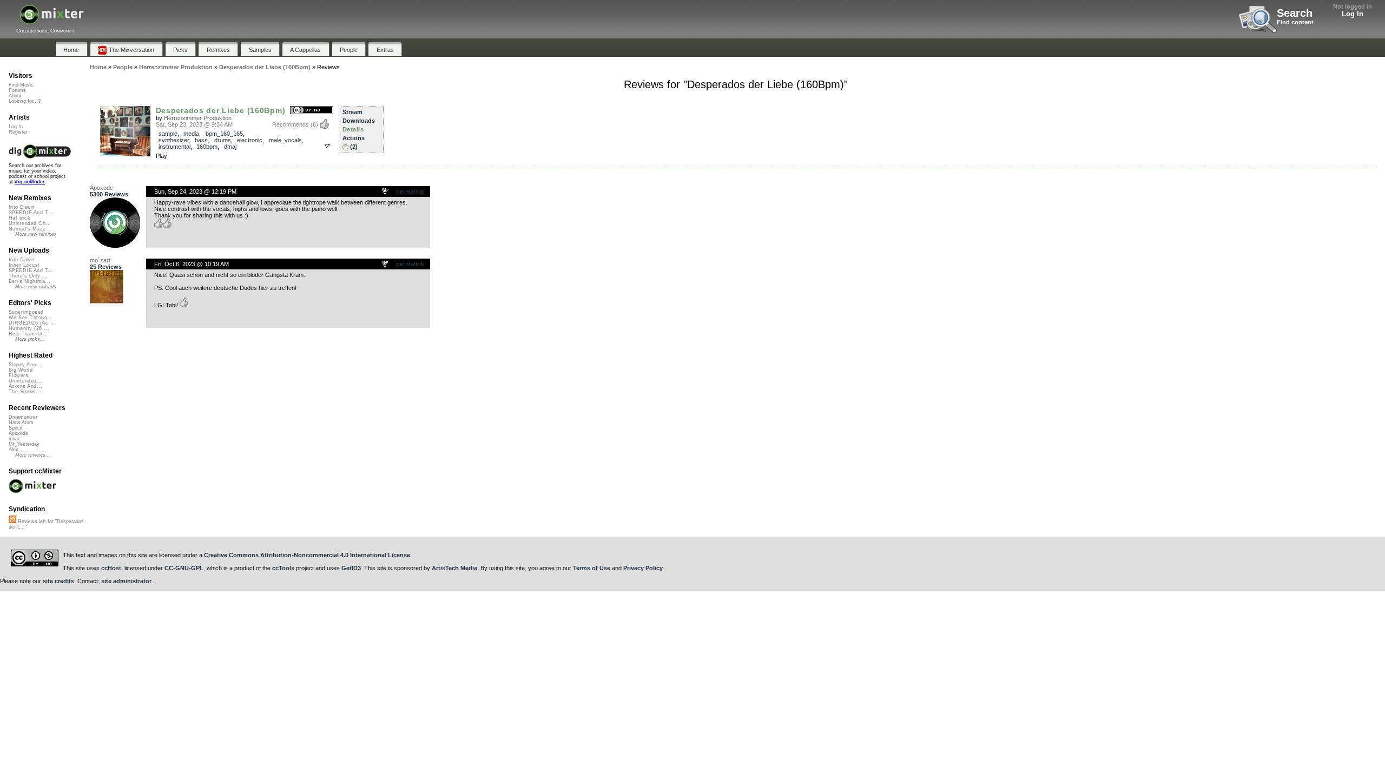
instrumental (174, 146)
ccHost (111, 568)
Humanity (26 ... (29, 328)
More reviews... (32, 455)
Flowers (18, 375)
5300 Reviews (109, 194)
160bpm (206, 146)
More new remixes (36, 234)
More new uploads (35, 286)
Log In (1352, 14)
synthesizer (174, 140)
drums (222, 140)
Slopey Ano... (25, 364)
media (191, 133)
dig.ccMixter (30, 181)
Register (18, 132)
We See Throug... (30, 317)
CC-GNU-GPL (183, 568)
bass (201, 140)
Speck (16, 428)
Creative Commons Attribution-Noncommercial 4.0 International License (307, 555)
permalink (410, 191)
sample (168, 133)
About (15, 95)
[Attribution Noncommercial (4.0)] (311, 110)
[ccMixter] (51, 20)
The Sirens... (25, 391)
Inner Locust (24, 265)
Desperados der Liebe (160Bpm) (221, 110)
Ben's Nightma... (29, 281)
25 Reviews (106, 266)
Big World (20, 370)
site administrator (126, 581)
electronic (249, 140)
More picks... (30, 339)
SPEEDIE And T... (31, 212)
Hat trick (19, 218)
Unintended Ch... (30, 223)
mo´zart (100, 260)
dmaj (230, 146)
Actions (353, 138)
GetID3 (351, 568)
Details (353, 129)
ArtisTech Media (454, 568)
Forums (17, 90)
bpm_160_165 (224, 133)
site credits (58, 581)
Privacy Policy (643, 568)
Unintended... (25, 381)
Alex (13, 449)
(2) (354, 146)
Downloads (358, 120)
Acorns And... (25, 386)
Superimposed (26, 312)
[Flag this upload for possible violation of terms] (327, 146)
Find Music (21, 85)
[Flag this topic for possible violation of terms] (386, 192)
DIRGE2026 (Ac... (31, 323)
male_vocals (285, 140)
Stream (352, 112)
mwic (15, 438)
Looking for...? (25, 101)
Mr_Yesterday (24, 444)
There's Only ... (28, 276)
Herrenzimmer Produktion (198, 118)
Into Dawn (21, 207)
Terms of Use (591, 568)
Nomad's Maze (27, 229)
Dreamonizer (23, 417)
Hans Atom (21, 422)
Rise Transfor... (28, 333)
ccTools (283, 568)
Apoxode (101, 187)
